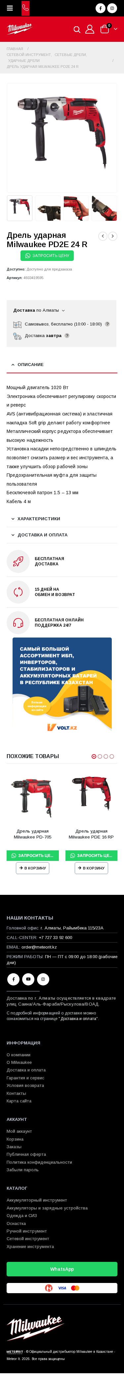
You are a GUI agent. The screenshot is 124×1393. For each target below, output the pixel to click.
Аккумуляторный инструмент (37, 1200)
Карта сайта (19, 1100)
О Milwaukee (19, 1062)
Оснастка (16, 1223)
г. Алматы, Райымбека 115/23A (72, 927)
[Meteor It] (15, 1351)
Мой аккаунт (19, 1131)
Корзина (15, 1139)
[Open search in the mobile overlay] (77, 29)
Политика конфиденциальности (39, 1162)
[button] (12, 8)
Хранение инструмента (30, 1246)
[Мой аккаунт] (90, 29)
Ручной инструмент (27, 1231)
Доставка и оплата (78, 1018)
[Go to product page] (33, 798)
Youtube (28, 979)
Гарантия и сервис (25, 1077)
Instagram (43, 979)
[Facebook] (100, 8)
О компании (18, 1054)
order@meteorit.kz (39, 947)
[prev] (102, 236)
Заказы (14, 1146)
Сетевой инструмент (28, 1238)
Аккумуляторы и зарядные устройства (47, 1208)
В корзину (35, 868)
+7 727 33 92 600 (55, 937)
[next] (112, 236)
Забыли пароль (23, 1169)
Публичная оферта (26, 1154)
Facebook (13, 979)
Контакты (16, 1093)
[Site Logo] (20, 29)
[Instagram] (112, 8)
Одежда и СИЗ (22, 1215)
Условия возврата (25, 1085)
